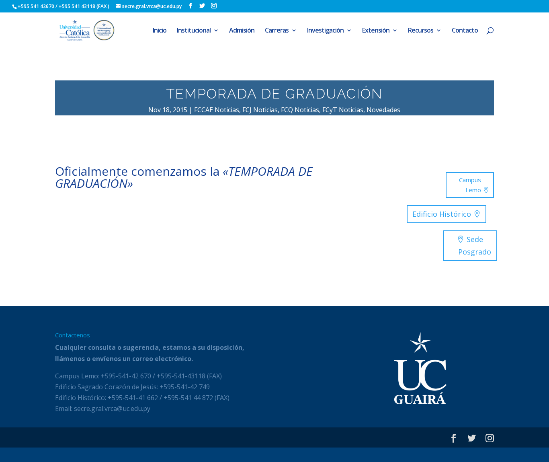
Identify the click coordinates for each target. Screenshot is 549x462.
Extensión (375, 31)
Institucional (194, 31)
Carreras (277, 31)
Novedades (383, 109)
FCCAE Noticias (216, 109)
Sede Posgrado (474, 245)
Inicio (159, 31)
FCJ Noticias (260, 109)
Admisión (241, 31)
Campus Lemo (470, 185)
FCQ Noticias (300, 109)
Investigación (325, 31)
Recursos (420, 31)
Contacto (465, 31)
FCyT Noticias (342, 109)
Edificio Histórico (441, 214)
